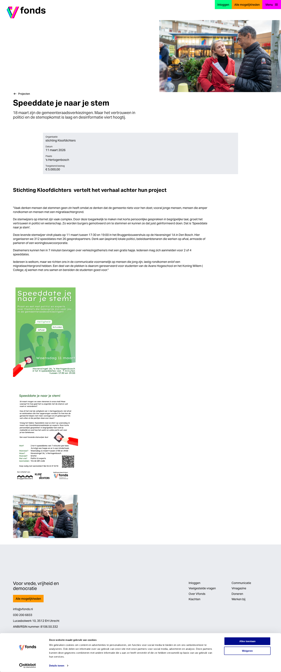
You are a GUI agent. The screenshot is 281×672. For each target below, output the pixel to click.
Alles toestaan (247, 641)
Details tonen (56, 665)
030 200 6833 (22, 615)
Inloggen (223, 4)
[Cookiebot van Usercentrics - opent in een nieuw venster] (27, 665)
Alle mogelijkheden (247, 4)
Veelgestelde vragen (202, 588)
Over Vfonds (197, 594)
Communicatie (241, 583)
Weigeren (247, 650)
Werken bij (238, 599)
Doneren (237, 594)
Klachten (194, 599)
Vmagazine (239, 588)
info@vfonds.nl (23, 609)
